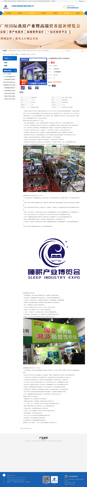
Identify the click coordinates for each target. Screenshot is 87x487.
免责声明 (19, 481)
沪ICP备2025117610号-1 (20, 477)
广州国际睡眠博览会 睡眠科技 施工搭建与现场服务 (9, 79)
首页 (8, 54)
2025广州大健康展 (7, 73)
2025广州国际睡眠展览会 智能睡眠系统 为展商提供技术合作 (9, 76)
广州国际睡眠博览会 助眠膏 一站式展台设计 (9, 90)
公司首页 (8, 13)
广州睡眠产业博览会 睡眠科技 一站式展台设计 (9, 93)
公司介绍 (43, 13)
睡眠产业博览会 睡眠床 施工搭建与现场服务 (9, 82)
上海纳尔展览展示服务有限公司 (13, 480)
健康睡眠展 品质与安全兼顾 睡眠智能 (9, 85)
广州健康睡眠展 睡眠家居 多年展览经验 (9, 87)
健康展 (5, 65)
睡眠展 (16, 54)
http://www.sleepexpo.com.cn (26, 428)
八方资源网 (14, 481)
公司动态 (55, 13)
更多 (15, 70)
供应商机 (20, 13)
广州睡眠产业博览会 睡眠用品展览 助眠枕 (9, 96)
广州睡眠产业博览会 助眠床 (9, 98)
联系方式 (78, 13)
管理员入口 (23, 481)
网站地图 (28, 481)
